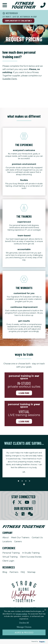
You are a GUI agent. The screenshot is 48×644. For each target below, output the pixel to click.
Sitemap (31, 572)
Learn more (24, 393)
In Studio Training (31, 553)
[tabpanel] (24, 461)
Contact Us (37, 537)
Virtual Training (10, 557)
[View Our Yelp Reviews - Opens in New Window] (16, 514)
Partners (14, 572)
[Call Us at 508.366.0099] (43, 5)
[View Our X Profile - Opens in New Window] (20, 502)
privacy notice (21, 613)
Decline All (24, 622)
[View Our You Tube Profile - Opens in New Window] (27, 502)
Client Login (8, 561)
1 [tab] (18, 481)
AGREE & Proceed (24, 632)
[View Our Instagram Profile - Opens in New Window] (34, 502)
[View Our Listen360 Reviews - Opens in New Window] (30, 514)
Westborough (11, 13)
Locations (7, 541)
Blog (4, 572)
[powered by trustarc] (42, 641)
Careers (18, 541)
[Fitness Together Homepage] (24, 5)
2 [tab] (22, 481)
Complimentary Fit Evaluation (18, 20)
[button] (4, 5)
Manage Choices (24, 626)
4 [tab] (29, 481)
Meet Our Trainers (20, 537)
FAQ (23, 572)
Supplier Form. (9, 79)
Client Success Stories (30, 557)
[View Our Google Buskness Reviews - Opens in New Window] (23, 514)
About (5, 537)
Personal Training (11, 553)
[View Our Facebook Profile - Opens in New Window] (13, 502)
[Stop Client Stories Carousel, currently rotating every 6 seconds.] (24, 484)
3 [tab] (26, 481)
